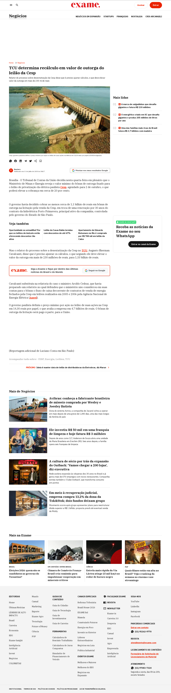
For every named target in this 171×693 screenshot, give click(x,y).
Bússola (81, 617)
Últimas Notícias (17, 607)
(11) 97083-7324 (143, 668)
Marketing (37, 606)
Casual (35, 601)
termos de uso (30, 689)
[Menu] (11, 5)
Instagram (136, 611)
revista (111, 602)
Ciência (35, 631)
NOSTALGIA (136, 16)
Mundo (35, 596)
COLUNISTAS (15, 663)
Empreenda (112, 648)
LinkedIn (135, 606)
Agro (109, 643)
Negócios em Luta (86, 645)
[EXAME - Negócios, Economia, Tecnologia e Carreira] (85, 5)
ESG (11, 635)
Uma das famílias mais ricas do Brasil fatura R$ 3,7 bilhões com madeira (137, 129)
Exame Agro (37, 616)
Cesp (63, 187)
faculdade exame (116, 596)
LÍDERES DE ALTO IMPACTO (17, 614)
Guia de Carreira (60, 623)
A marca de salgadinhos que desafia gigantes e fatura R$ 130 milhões (137, 106)
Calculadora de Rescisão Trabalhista (62, 639)
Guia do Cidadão (60, 605)
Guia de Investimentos (59, 617)
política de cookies (46, 689)
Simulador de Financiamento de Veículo (61, 656)
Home (11, 63)
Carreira (13, 625)
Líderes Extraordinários (85, 639)
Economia (13, 630)
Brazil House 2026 (86, 607)
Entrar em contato (139, 627)
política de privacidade (67, 689)
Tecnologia (37, 621)
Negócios (18, 15)
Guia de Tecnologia (61, 610)
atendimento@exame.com (143, 642)
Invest (12, 653)
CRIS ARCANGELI (153, 16)
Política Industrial (86, 650)
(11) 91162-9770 (143, 631)
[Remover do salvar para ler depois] (40, 160)
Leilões (60, 359)
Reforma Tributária (87, 602)
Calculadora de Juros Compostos (62, 647)
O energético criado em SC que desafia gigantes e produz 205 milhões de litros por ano (138, 117)
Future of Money (39, 626)
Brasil (12, 620)
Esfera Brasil (65, 567)
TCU (84, 250)
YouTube (135, 601)
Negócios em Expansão (84, 674)
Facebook (135, 616)
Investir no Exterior (87, 632)
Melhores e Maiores (87, 662)
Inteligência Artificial (14, 647)
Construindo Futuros (87, 622)
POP (34, 636)
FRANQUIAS (122, 16)
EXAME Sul (83, 612)
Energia (49, 359)
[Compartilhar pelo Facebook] (15, 160)
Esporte (35, 611)
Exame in (111, 613)
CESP (41, 359)
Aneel (33, 297)
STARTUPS (109, 16)
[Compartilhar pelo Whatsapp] (10, 160)
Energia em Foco (85, 627)
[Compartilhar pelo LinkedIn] (20, 160)
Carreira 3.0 (113, 618)
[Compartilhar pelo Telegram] (25, 160)
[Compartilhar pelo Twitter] (30, 160)
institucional (15, 689)
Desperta (111, 623)
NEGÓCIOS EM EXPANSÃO (88, 16)
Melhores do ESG (86, 667)
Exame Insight (16, 640)
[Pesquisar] (17, 5)
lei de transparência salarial (92, 689)
